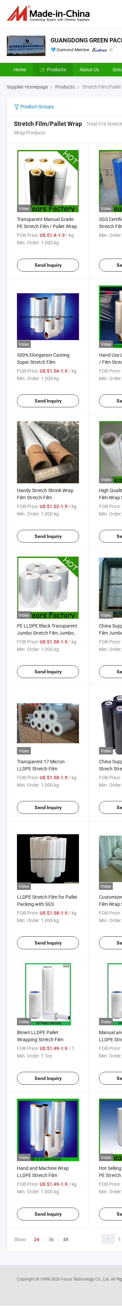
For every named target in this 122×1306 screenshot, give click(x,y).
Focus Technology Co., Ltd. (86, 1279)
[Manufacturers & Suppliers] (49, 13)
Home (20, 69)
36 (51, 1239)
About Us (89, 69)
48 (65, 1239)
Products (56, 69)
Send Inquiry (48, 265)
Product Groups (36, 106)
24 (36, 1239)
